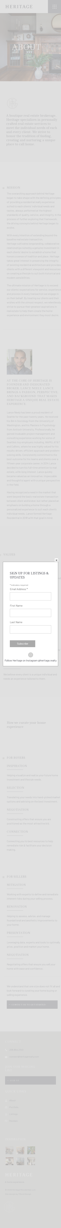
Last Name (16, 622)
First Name (16, 605)
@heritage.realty (47, 660)
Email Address (19, 589)
